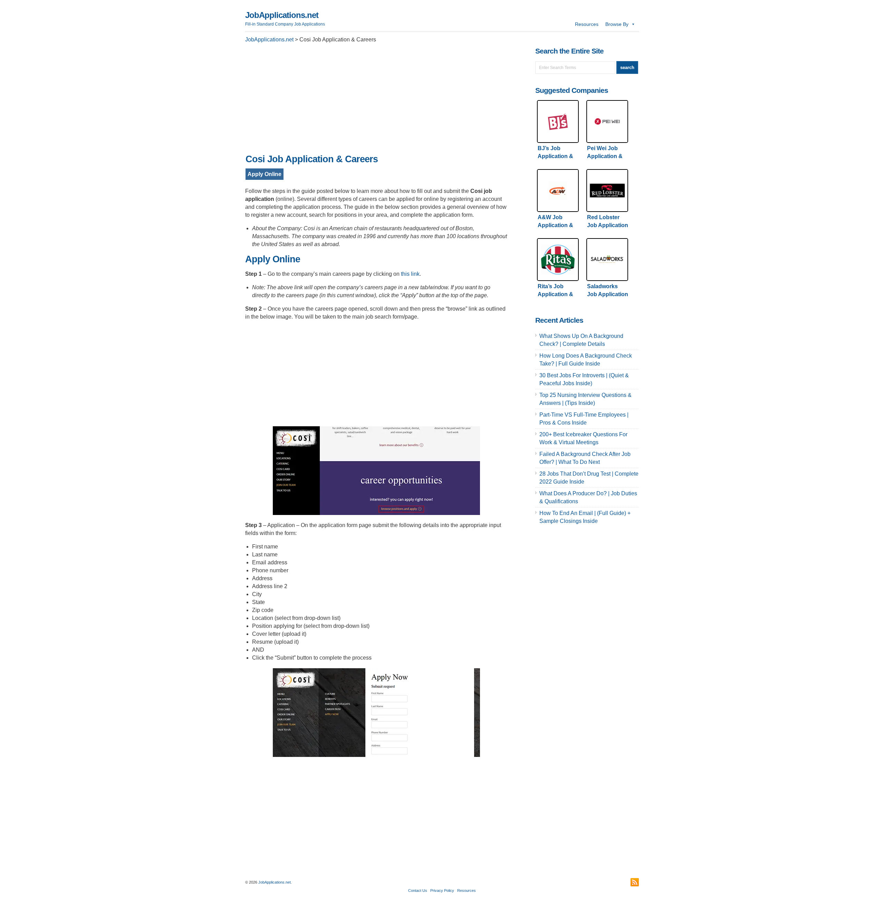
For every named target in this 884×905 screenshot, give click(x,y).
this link (410, 274)
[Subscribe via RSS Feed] (635, 882)
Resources (586, 24)
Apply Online (264, 174)
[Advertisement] (376, 100)
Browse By (616, 24)
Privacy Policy (442, 890)
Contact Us (417, 890)
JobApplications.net (281, 15)
